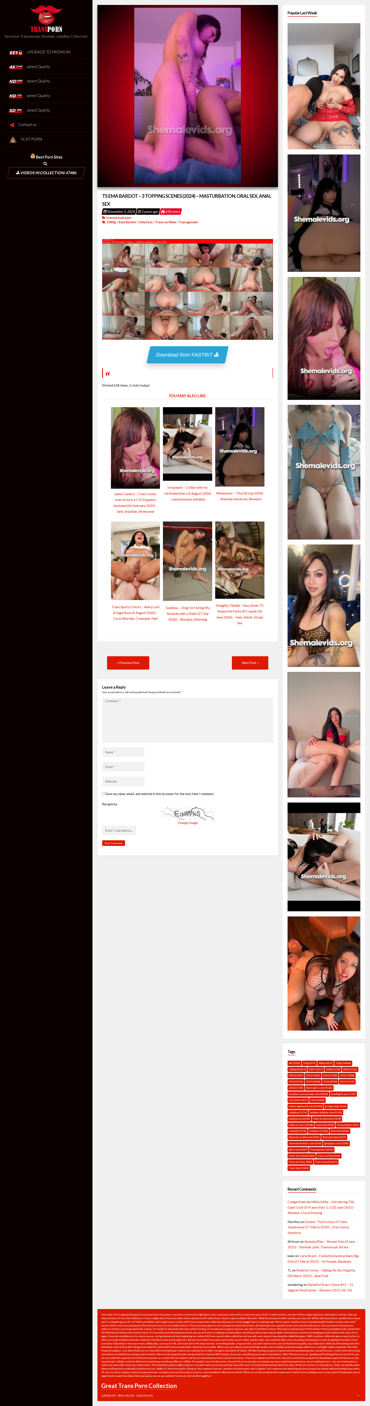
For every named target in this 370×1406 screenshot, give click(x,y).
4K (294, 1063)
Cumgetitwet (297, 1202)
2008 (333, 1069)
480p (326, 1063)
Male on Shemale (327, 1118)
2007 (316, 1069)
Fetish (317, 1100)
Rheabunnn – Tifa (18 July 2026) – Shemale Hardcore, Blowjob (239, 496)
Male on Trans (301, 1124)
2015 (313, 1081)
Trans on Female (302, 1155)
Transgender (188, 222)
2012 (330, 1075)
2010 (296, 1075)
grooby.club (335, 1106)
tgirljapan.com (336, 1143)
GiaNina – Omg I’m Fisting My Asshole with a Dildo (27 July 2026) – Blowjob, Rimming (188, 613)
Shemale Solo (334, 1137)
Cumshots (298, 1100)
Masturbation (348, 1124)
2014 (296, 1081)
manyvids (325, 1124)
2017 (347, 1081)
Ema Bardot (127, 222)
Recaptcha (109, 804)
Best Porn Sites (49, 157)
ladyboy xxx (299, 1118)
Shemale (340, 1130)
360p (309, 1063)
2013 (347, 1075)
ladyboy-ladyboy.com (326, 1112)
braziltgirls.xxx (343, 1094)
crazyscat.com (144, 1395)
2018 (296, 1087)
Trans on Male (165, 222)
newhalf (297, 1130)
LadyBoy (298, 1112)
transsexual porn (118, 217)
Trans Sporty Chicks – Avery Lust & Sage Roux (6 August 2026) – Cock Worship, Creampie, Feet (136, 612)
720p (343, 1063)
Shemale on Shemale (304, 1137)
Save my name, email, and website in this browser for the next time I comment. (160, 794)
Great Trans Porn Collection (139, 1385)
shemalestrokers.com (305, 1143)
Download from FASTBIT (185, 355)
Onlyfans (145, 222)
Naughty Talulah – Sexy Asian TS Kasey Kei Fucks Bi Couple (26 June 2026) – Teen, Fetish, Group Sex (239, 614)
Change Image (188, 823)
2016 (330, 1081)
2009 (350, 1069)
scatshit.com (108, 1395)
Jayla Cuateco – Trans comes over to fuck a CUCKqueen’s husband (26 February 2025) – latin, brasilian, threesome (135, 502)
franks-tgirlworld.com (305, 1106)
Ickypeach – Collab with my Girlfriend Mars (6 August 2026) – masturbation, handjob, (187, 493)
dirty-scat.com (126, 1395)
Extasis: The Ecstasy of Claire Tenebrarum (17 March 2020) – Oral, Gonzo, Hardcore (319, 1227)
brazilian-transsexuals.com (308, 1094)
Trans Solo (299, 1168)
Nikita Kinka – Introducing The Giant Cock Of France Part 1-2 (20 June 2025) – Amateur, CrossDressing (321, 1207)
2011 (313, 1075)
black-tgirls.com (319, 1087)
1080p (111, 222)
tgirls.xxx (298, 1149)
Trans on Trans (300, 1161)
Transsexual (326, 1161)
